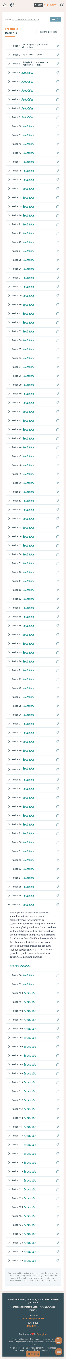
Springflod (41, 1340)
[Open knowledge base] (57, 1340)
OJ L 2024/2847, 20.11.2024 (25, 19)
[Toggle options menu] (62, 5)
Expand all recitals (47, 31)
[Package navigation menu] (12, 5)
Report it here (32, 1332)
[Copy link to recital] (56, 46)
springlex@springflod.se (32, 1324)
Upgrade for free (51, 5)
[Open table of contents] (57, 1351)
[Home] (3, 5)
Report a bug (32, 1353)
